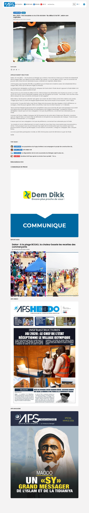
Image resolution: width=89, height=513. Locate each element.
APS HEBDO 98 (27, 150)
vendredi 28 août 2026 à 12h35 (21, 249)
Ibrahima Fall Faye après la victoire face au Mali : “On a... (38, 156)
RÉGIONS (37, 4)
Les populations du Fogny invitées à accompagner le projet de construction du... (47, 146)
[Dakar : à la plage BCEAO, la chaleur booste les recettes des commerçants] (44, 273)
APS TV (44, 4)
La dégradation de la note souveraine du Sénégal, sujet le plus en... (43, 153)
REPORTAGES (29, 4)
